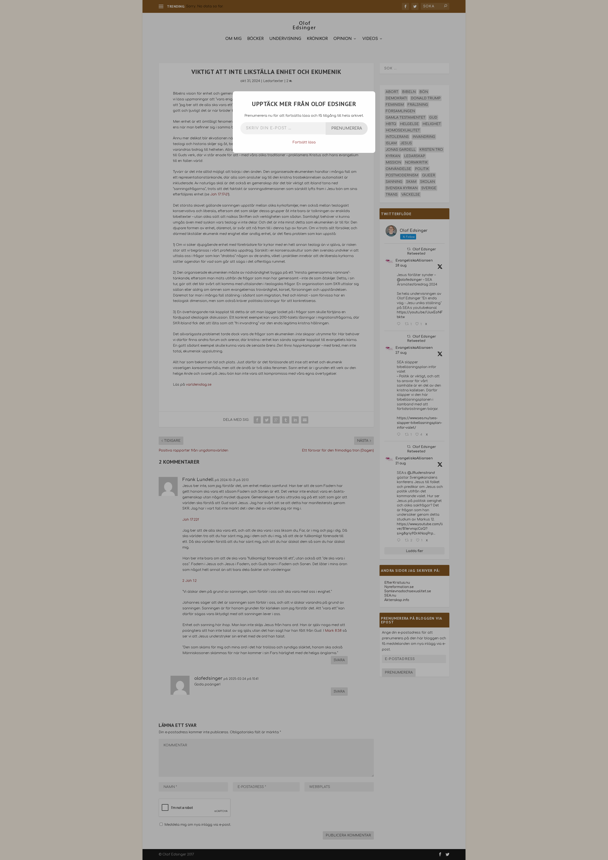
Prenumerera (346, 128)
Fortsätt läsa (304, 142)
